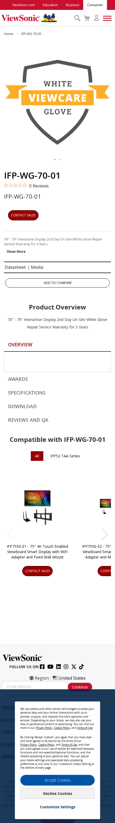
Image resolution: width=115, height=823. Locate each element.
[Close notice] (93, 707)
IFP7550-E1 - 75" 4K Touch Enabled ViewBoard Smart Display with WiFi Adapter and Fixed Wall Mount (37, 552)
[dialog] (57, 756)
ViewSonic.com (23, 5)
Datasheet (15, 267)
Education (50, 5)
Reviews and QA (28, 420)
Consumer (95, 5)
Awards (18, 379)
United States (72, 678)
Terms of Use (85, 728)
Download (22, 406)
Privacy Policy (44, 728)
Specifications (26, 392)
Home (9, 34)
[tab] (57, 345)
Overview (20, 344)
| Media (35, 267)
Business (72, 5)
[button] (55, 160)
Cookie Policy (62, 728)
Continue (80, 687)
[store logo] (36, 17)
